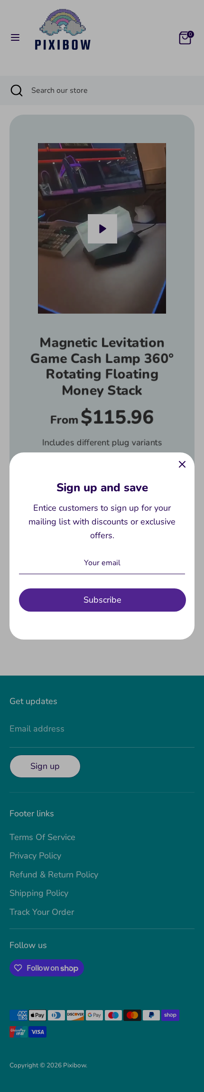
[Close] (182, 464)
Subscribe (102, 599)
